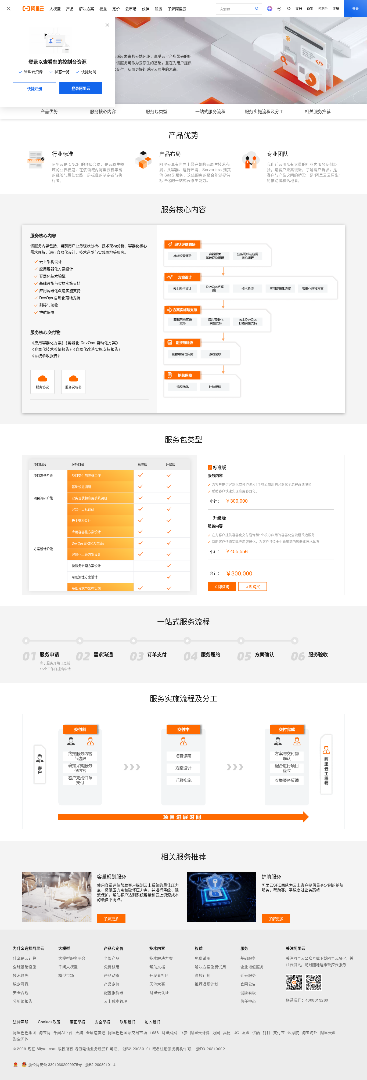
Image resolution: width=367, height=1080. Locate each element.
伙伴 (145, 8)
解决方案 (86, 8)
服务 (158, 8)
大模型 (55, 8)
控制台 (323, 8)
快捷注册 (34, 88)
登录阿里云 (80, 88)
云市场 (130, 8)
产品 (70, 8)
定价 (116, 8)
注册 (336, 8)
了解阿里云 (177, 8)
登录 (355, 8)
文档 (299, 8)
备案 (310, 8)
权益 (103, 8)
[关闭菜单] (8, 8)
